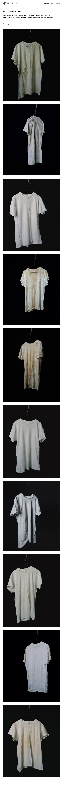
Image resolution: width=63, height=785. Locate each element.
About (52, 3)
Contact (58, 3)
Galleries (46, 3)
